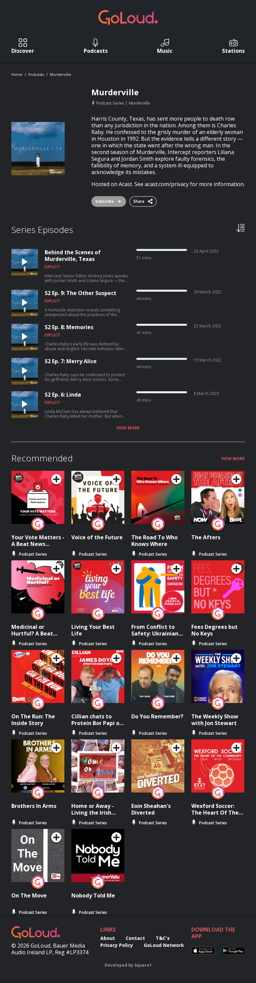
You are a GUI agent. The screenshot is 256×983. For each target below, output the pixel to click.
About (107, 938)
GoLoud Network (164, 945)
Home (16, 74)
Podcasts (36, 74)
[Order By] (240, 227)
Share (139, 200)
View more (128, 428)
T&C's (163, 938)
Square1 (143, 965)
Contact (135, 938)
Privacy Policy (116, 945)
